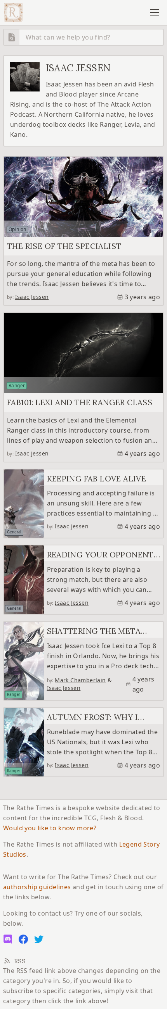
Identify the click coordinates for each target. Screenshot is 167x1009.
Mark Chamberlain (80, 680)
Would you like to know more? (49, 828)
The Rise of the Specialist (64, 246)
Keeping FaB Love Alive (96, 478)
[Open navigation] (154, 12)
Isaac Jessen (32, 296)
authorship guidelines (37, 887)
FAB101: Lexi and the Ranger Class (79, 402)
